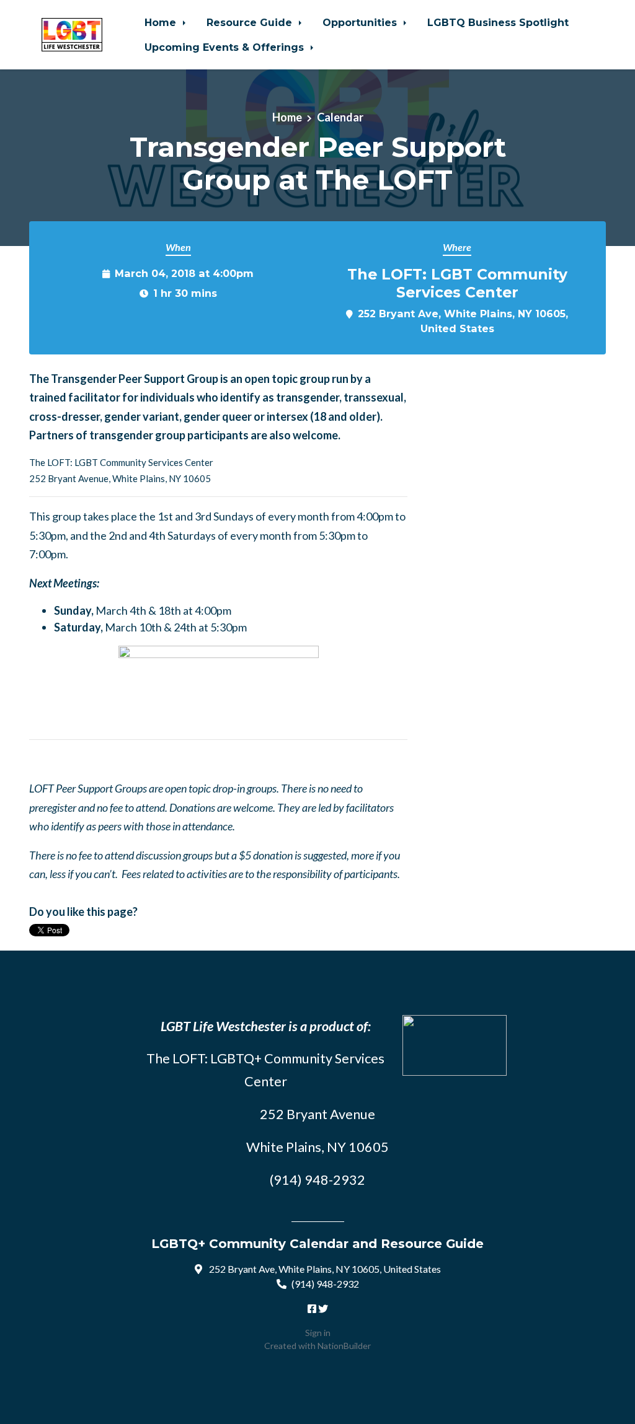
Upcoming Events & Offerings (225, 47)
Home (161, 22)
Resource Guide (250, 22)
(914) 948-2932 (325, 1284)
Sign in (318, 1332)
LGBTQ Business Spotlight (498, 22)
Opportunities (361, 22)
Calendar (340, 117)
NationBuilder (344, 1345)
